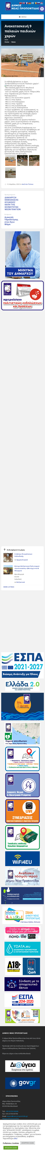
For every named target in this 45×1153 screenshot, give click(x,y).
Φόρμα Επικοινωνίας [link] (10, 1119)
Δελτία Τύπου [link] (27, 184)
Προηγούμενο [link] (10, 195)
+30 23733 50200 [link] (12, 1111)
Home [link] (7, 42)
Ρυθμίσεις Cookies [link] (11, 1143)
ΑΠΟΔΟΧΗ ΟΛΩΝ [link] (11, 1148)
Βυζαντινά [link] (20, 582)
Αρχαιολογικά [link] (22, 560)
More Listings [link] (8, 587)
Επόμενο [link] (7, 214)
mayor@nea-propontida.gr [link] (17, 1116)
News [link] (13, 42)
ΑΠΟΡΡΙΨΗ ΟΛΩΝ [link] (27, 1143)
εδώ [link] (15, 1138)
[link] (42, 9)
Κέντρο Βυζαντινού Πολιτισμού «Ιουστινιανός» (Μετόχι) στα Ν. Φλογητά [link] (26, 568)
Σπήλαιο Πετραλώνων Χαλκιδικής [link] (23, 555)
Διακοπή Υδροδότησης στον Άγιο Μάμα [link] (11, 221)
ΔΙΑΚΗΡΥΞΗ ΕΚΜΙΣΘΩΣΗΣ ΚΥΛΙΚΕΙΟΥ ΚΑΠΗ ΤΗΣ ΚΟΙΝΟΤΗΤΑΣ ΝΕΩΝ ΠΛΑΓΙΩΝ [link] (13, 203)
